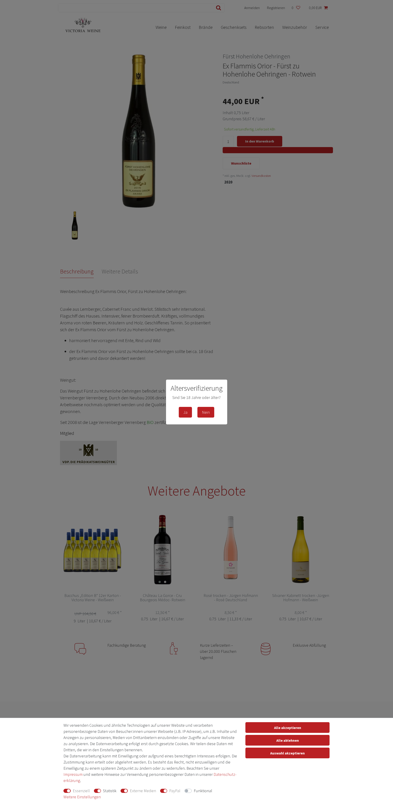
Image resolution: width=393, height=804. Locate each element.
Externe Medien (143, 790)
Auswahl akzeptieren (287, 753)
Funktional (203, 790)
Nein (206, 412)
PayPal (174, 790)
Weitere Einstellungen (82, 796)
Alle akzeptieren (287, 727)
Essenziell (81, 790)
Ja (185, 412)
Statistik (109, 790)
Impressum (73, 774)
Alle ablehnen (287, 740)
